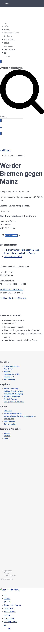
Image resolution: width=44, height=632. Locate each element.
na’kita (6, 43)
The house (8, 36)
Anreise (7, 433)
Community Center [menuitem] (12, 605)
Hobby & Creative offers (13, 391)
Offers (6, 26)
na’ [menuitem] (5, 595)
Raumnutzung (9, 379)
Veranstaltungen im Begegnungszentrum (20, 416)
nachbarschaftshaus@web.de (13, 298)
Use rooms (8, 46)
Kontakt (7, 436)
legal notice (8, 571)
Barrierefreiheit (10, 424)
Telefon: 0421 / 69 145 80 (11, 289)
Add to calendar (11, 235)
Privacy (6, 573)
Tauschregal (9, 377)
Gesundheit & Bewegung (13, 394)
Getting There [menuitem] (10, 621)
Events (6, 29)
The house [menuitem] (9, 608)
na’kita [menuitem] (7, 615)
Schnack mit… (9, 39)
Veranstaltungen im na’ (13, 414)
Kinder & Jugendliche (12, 396)
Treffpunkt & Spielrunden (14, 402)
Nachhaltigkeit (9, 422)
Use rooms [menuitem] (9, 618)
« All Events (5, 150)
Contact (7, 3)
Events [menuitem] (7, 602)
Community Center (11, 33)
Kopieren (7, 371)
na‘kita (6, 438)
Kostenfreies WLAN (11, 374)
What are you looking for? (11, 68)
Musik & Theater (10, 399)
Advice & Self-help (11, 389)
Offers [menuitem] (7, 598)
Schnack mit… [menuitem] (10, 611)
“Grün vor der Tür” (13, 256)
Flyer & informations (12, 366)
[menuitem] (5, 625)
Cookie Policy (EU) (10, 575)
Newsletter (8, 369)
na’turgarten (9, 419)
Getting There (9, 49)
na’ (5, 23)
